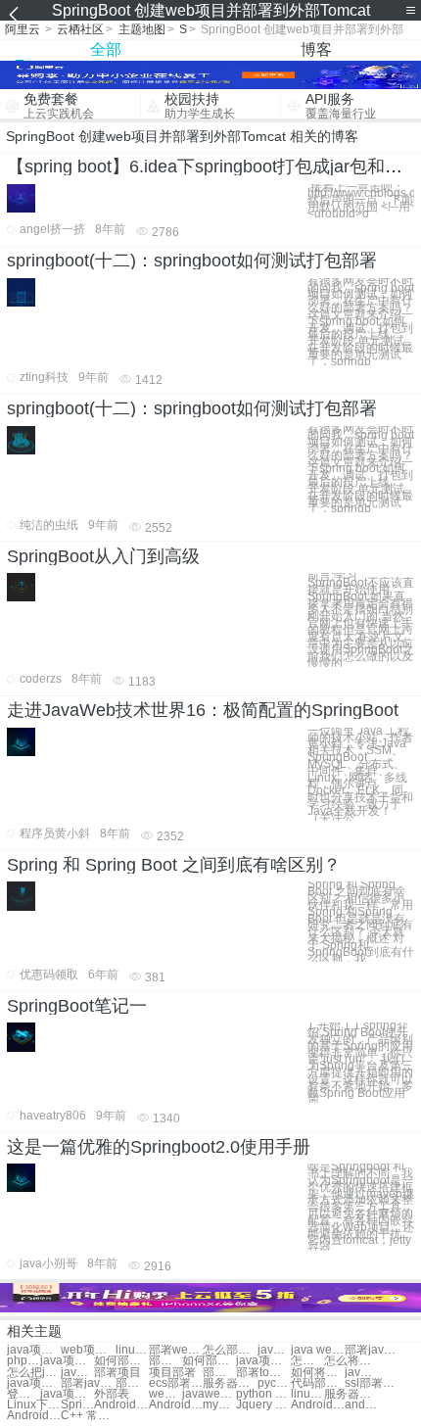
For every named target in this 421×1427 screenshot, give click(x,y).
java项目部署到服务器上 (263, 1361)
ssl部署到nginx (371, 1383)
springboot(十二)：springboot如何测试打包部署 (192, 260)
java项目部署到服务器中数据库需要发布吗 (34, 1383)
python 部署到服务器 (263, 1394)
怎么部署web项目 (230, 1350)
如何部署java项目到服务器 (209, 1361)
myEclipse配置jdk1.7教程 (219, 1405)
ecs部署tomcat (176, 1383)
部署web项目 (176, 1350)
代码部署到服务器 (318, 1383)
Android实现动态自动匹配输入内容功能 (176, 1405)
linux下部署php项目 (307, 1394)
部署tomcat (219, 1372)
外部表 (111, 1394)
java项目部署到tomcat (34, 1350)
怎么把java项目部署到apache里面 (34, 1372)
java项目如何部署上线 (67, 1394)
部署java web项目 (371, 1350)
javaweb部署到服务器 (209, 1394)
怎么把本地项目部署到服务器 (307, 1361)
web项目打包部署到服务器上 (88, 1350)
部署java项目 (88, 1383)
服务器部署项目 (230, 1383)
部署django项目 (132, 1383)
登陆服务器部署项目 (23, 1394)
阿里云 (22, 29)
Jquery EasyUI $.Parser (263, 1405)
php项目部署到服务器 (23, 1361)
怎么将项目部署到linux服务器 (351, 1361)
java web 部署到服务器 (77, 1372)
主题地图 (141, 29)
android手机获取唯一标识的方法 (361, 1405)
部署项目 (117, 1372)
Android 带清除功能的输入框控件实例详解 (121, 1405)
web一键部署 (165, 1394)
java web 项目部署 (274, 1350)
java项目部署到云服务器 (67, 1361)
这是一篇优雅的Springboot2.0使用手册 (158, 1147)
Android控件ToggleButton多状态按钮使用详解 (318, 1405)
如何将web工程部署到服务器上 (318, 1372)
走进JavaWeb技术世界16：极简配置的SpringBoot (202, 710)
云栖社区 (80, 29)
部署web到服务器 (165, 1361)
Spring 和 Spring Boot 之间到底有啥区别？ (174, 865)
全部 (105, 49)
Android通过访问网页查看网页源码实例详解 (34, 1415)
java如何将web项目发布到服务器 (361, 1372)
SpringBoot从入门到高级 (103, 556)
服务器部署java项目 (351, 1394)
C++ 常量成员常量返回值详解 (88, 1415)
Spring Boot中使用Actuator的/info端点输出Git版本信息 (77, 1405)
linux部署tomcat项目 (132, 1350)
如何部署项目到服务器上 (121, 1361)
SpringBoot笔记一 (77, 1006)
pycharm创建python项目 (274, 1383)
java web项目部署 (318, 1350)
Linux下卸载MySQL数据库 (34, 1405)
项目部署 (172, 1372)
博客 (316, 49)
